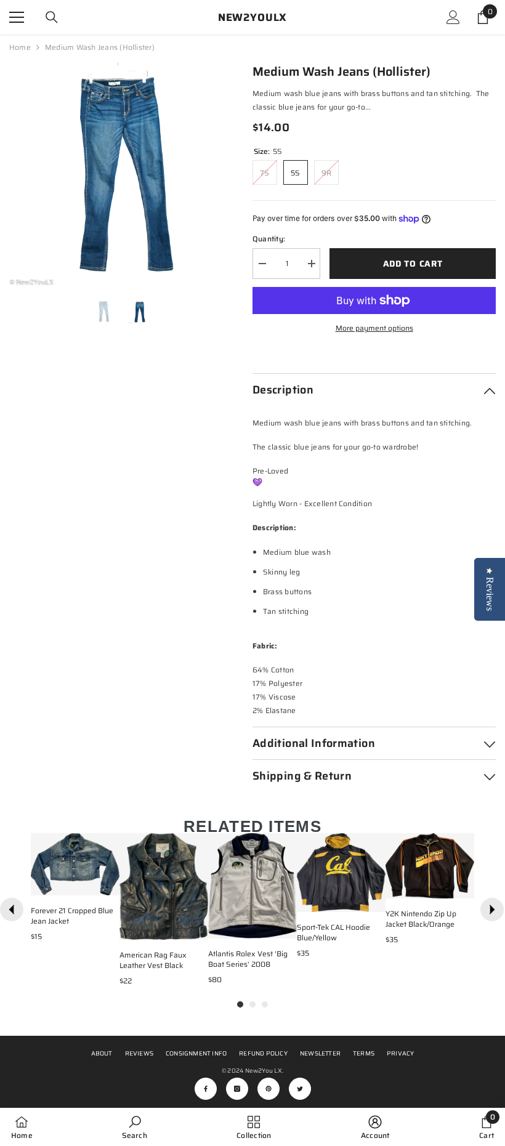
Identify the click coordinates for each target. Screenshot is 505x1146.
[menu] (16, 17)
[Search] (51, 17)
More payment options (374, 328)
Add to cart (413, 263)
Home (20, 47)
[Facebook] (206, 1089)
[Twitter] (300, 1089)
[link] (134, 1127)
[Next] (492, 909)
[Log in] (453, 17)
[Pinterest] (268, 1089)
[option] (121, 174)
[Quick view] (107, 883)
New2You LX (263, 1070)
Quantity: (268, 238)
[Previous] (11, 909)
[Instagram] (237, 1089)
